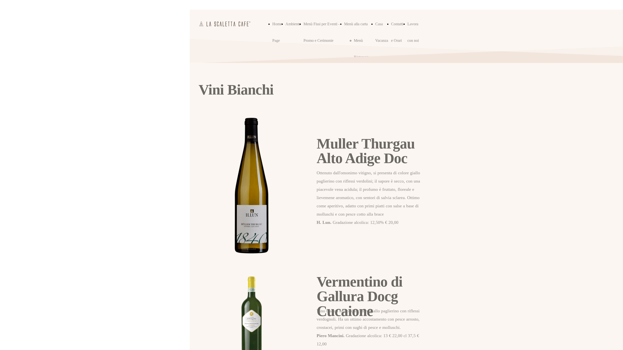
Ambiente (293, 24)
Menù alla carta (356, 24)
